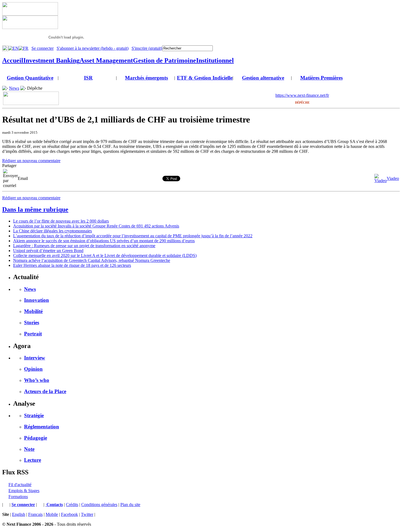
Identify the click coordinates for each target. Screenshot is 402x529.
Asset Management (106, 60)
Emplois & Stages (23, 490)
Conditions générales (99, 504)
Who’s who (36, 380)
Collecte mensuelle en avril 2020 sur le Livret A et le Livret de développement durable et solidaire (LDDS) (105, 255)
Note (29, 449)
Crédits (72, 504)
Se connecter (42, 48)
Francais (35, 514)
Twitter (87, 514)
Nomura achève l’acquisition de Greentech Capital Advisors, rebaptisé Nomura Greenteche (91, 260)
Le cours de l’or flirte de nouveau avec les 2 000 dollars (61, 221)
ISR (88, 78)
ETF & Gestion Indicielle (204, 78)
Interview (34, 358)
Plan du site (130, 504)
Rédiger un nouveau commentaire (31, 160)
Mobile (52, 514)
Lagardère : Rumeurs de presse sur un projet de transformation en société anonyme (84, 245)
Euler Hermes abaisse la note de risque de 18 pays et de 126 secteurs (72, 265)
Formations (18, 496)
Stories (31, 322)
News (14, 88)
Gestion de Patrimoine (164, 60)
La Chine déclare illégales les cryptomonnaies (52, 231)
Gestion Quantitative (30, 78)
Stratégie (34, 415)
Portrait (33, 334)
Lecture (32, 460)
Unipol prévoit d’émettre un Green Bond (48, 250)
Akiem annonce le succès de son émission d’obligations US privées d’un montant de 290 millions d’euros (104, 240)
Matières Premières (321, 78)
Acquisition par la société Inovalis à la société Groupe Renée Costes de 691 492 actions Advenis (96, 226)
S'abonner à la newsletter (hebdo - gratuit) (93, 48)
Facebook (69, 514)
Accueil (12, 60)
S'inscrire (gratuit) (147, 48)
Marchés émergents (146, 78)
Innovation (36, 300)
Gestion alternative (263, 78)
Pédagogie (35, 438)
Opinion (33, 369)
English (18, 514)
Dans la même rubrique (35, 209)
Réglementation (41, 426)
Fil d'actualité (19, 484)
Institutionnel (215, 60)
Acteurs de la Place (45, 391)
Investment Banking (51, 60)
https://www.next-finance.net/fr (302, 95)
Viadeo (393, 178)
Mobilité (33, 311)
